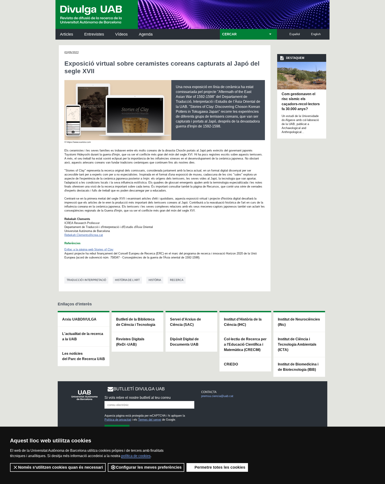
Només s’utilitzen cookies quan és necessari (60, 467)
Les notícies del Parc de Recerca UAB (83, 356)
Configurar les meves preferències (149, 467)
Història (155, 280)
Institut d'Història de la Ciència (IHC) (243, 322)
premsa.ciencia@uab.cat (217, 396)
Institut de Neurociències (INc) (299, 322)
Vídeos (121, 34)
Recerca (176, 280)
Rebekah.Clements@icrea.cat (83, 235)
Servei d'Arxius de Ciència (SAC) (185, 322)
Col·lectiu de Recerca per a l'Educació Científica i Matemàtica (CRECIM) (245, 344)
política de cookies (136, 456)
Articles (66, 34)
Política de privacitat (117, 419)
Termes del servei (149, 419)
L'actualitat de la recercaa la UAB (82, 336)
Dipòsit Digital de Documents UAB (184, 341)
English (316, 34)
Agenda (146, 34)
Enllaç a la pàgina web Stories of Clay (88, 249)
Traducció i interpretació (86, 280)
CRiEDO (231, 364)
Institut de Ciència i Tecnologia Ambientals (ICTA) (297, 344)
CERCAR (229, 34)
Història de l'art (127, 280)
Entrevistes (94, 34)
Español (294, 34)
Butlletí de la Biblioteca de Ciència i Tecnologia (135, 322)
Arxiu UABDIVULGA (79, 319)
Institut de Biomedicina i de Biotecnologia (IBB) (298, 366)
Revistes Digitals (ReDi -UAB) (130, 341)
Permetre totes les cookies (220, 467)
